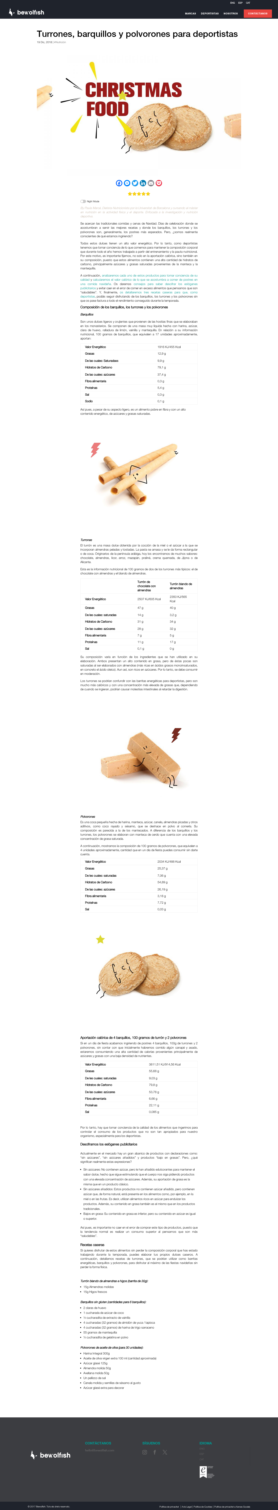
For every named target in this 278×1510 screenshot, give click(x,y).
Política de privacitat (169, 1506)
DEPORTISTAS (210, 13)
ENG (232, 3)
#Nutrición (60, 42)
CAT (248, 3)
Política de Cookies (203, 1506)
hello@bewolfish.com (99, 1450)
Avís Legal (187, 1506)
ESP (240, 3)
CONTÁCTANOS (258, 13)
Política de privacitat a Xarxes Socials (232, 1506)
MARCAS (190, 13)
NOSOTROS (231, 13)
